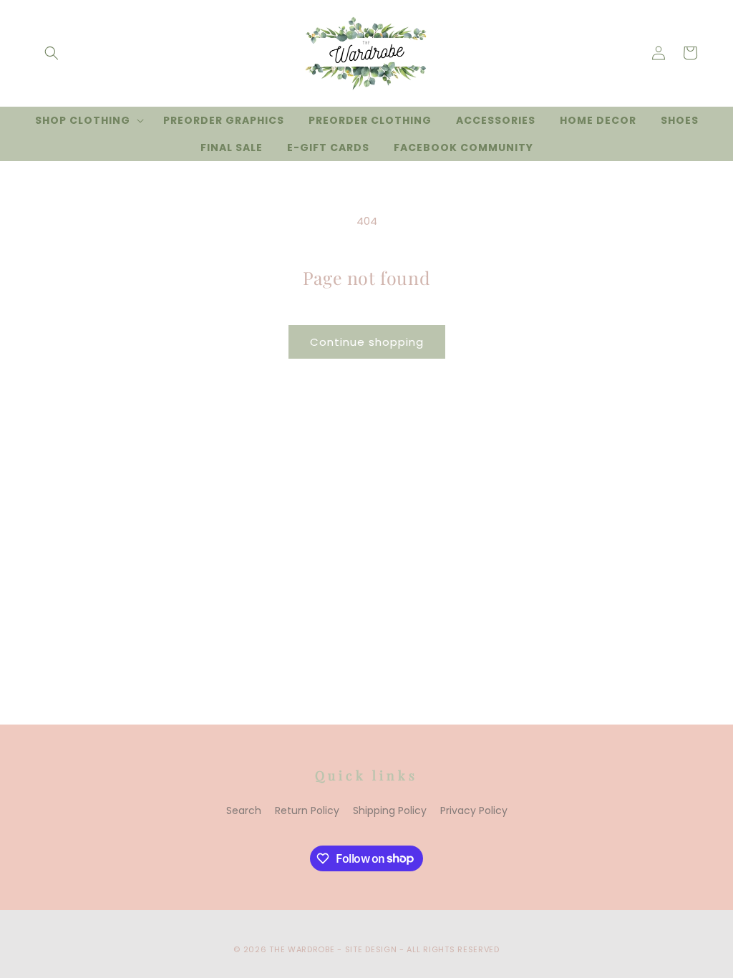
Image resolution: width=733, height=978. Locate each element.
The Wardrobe (301, 949)
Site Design (371, 949)
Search (243, 810)
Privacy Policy (474, 810)
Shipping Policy (390, 810)
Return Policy (307, 810)
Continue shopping (367, 341)
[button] (51, 53)
